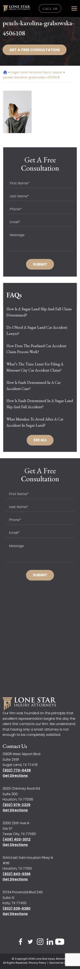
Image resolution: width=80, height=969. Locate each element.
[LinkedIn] (50, 942)
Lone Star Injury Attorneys (51, 959)
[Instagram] (40, 942)
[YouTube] (60, 942)
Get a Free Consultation (34, 49)
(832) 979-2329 (16, 804)
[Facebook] (20, 942)
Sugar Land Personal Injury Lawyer (36, 72)
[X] (30, 942)
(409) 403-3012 (17, 839)
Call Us (50, 9)
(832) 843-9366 (17, 874)
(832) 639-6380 (17, 908)
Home (4, 72)
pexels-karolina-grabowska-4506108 (31, 77)
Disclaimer (56, 963)
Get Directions (15, 775)
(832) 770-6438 (17, 770)
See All (40, 440)
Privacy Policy (38, 963)
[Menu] (74, 8)
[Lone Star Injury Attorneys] (16, 8)
